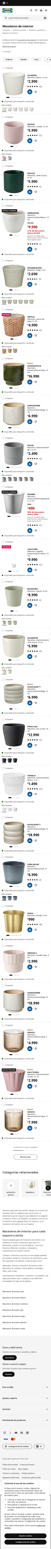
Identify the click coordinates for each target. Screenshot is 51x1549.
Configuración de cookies (26, 1542)
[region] (25, 1513)
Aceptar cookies (25, 1536)
